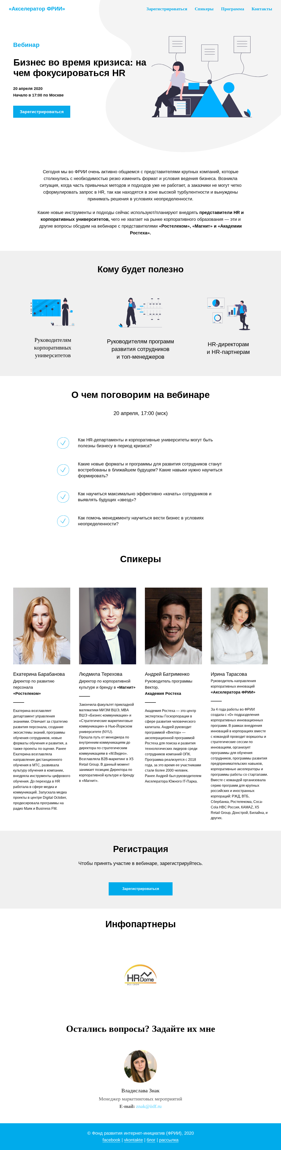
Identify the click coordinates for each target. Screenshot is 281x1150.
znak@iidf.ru (149, 1106)
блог (151, 1140)
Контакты (262, 8)
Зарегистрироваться (166, 8)
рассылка (168, 1140)
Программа (232, 8)
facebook (111, 1140)
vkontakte (133, 1140)
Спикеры (204, 8)
